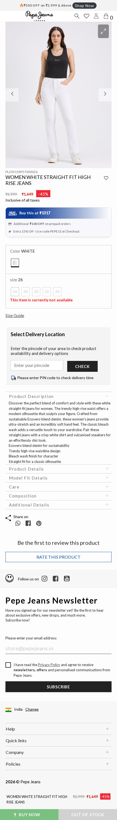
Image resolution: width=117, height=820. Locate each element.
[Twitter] (66, 578)
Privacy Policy (49, 665)
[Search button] (76, 16)
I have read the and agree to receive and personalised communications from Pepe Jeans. (62, 670)
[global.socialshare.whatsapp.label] (17, 523)
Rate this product (58, 556)
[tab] (58, 396)
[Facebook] (55, 578)
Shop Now (84, 5)
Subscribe (58, 686)
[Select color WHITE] (15, 263)
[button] (13, 95)
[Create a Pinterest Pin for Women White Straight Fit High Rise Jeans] (38, 523)
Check (82, 366)
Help (10, 728)
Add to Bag (90, 814)
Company (15, 752)
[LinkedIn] (44, 578)
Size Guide (14, 315)
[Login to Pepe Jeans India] (96, 16)
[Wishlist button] (86, 16)
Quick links (16, 740)
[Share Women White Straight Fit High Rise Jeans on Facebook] (29, 523)
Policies (13, 763)
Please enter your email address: (31, 638)
